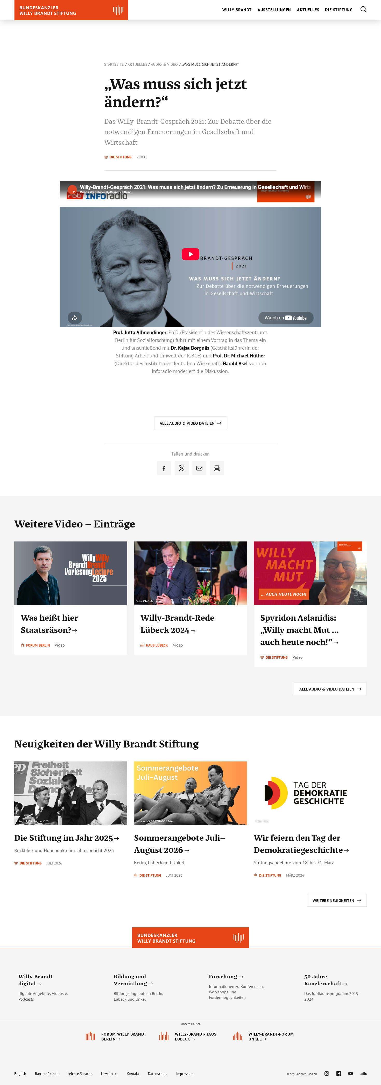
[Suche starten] (360, 10)
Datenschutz (157, 1073)
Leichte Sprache (80, 1073)
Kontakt (133, 1073)
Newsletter (109, 1073)
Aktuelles (137, 64)
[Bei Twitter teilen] (182, 468)
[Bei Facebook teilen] (164, 468)
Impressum (184, 1073)
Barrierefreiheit (47, 1073)
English (20, 1073)
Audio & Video (164, 64)
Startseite (114, 64)
